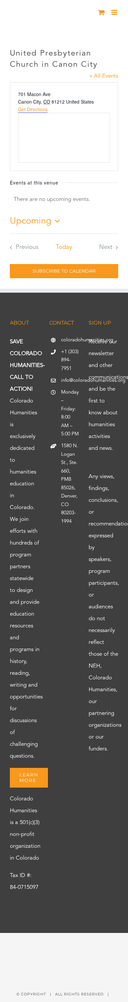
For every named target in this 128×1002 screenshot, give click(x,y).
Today (64, 247)
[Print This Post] (64, 944)
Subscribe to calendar (64, 271)
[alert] (64, 199)
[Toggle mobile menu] (114, 12)
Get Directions (33, 109)
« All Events (104, 76)
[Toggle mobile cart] (101, 12)
